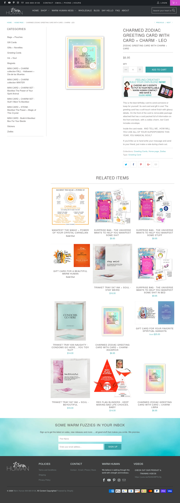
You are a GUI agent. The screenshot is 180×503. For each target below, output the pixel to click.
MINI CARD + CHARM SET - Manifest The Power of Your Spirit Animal (21, 90)
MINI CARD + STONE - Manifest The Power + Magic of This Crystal (21, 109)
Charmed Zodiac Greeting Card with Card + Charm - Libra (154, 378)
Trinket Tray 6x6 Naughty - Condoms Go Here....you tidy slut (70, 321)
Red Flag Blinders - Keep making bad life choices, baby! (112, 378)
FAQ (117, 10)
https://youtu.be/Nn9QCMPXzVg (148, 477)
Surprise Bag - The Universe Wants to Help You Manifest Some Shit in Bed (154, 263)
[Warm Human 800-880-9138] (14, 11)
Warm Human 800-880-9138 (25, 490)
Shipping (42, 474)
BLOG (97, 10)
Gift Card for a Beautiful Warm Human (70, 255)
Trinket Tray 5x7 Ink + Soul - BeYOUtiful (70, 378)
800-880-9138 (33, 3)
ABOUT (125, 10)
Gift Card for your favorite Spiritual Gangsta (154, 312)
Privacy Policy (44, 479)
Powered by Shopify (65, 490)
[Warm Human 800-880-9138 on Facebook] (5, 3)
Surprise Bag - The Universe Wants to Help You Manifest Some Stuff (154, 206)
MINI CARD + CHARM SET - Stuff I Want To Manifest (21, 100)
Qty (125, 64)
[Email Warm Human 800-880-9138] (22, 3)
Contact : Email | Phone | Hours (62, 3)
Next (169, 22)
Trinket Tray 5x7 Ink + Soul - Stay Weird (112, 263)
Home (35, 10)
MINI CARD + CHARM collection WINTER (18, 81)
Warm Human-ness (63, 10)
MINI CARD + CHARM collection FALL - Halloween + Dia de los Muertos (20, 71)
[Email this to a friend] (156, 164)
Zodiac (10, 131)
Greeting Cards (14, 52)
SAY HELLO (107, 10)
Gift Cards (12, 42)
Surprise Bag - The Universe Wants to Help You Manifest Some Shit (112, 206)
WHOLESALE (85, 10)
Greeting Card (134, 154)
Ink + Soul (12, 57)
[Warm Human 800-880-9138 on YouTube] (9, 3)
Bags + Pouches (15, 37)
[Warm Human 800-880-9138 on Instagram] (18, 3)
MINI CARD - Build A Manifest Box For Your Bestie (21, 119)
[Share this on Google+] (148, 164)
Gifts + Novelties (15, 47)
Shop (44, 10)
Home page (154, 151)
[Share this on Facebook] (133, 164)
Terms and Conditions (47, 469)
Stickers (11, 126)
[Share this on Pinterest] (141, 164)
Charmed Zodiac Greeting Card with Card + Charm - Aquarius (112, 321)
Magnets (11, 63)
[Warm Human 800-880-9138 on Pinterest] (13, 3)
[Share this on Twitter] (126, 164)
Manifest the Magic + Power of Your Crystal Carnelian (70, 206)
